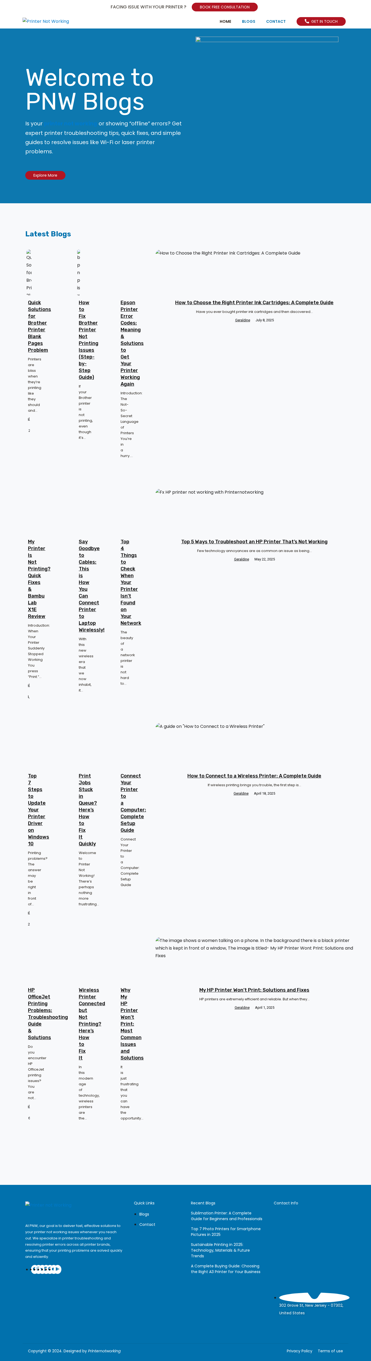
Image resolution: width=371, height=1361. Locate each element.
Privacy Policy (299, 1351)
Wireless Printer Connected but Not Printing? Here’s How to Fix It (92, 1024)
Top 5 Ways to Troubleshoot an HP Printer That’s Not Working (254, 542)
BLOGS (248, 21)
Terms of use (330, 1351)
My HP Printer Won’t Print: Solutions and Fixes (254, 990)
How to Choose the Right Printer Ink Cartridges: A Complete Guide (254, 303)
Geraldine (28, 419)
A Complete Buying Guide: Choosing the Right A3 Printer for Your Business (225, 1268)
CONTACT (276, 21)
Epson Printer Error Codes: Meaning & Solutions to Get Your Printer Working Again (132, 343)
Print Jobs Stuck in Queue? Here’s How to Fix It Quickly (88, 810)
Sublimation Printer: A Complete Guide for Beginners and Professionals (226, 1216)
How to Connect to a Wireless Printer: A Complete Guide (254, 776)
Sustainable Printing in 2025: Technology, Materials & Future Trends (220, 1250)
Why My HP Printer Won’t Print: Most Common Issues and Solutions (132, 1024)
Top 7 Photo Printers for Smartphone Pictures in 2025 (226, 1231)
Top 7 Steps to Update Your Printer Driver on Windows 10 (38, 810)
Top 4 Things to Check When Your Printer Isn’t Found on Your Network (131, 582)
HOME (225, 21)
